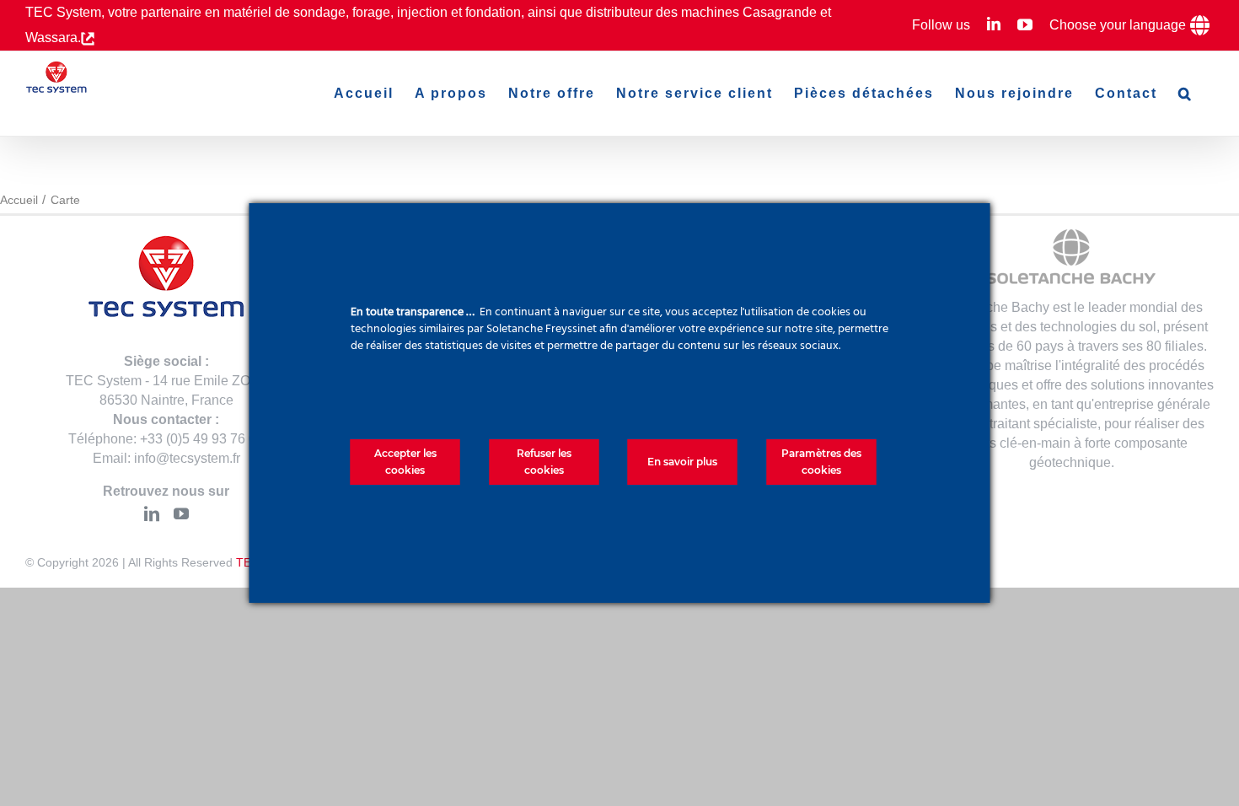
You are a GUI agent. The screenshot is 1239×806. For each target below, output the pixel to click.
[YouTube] (181, 513)
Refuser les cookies (544, 461)
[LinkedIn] (151, 513)
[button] (1185, 93)
